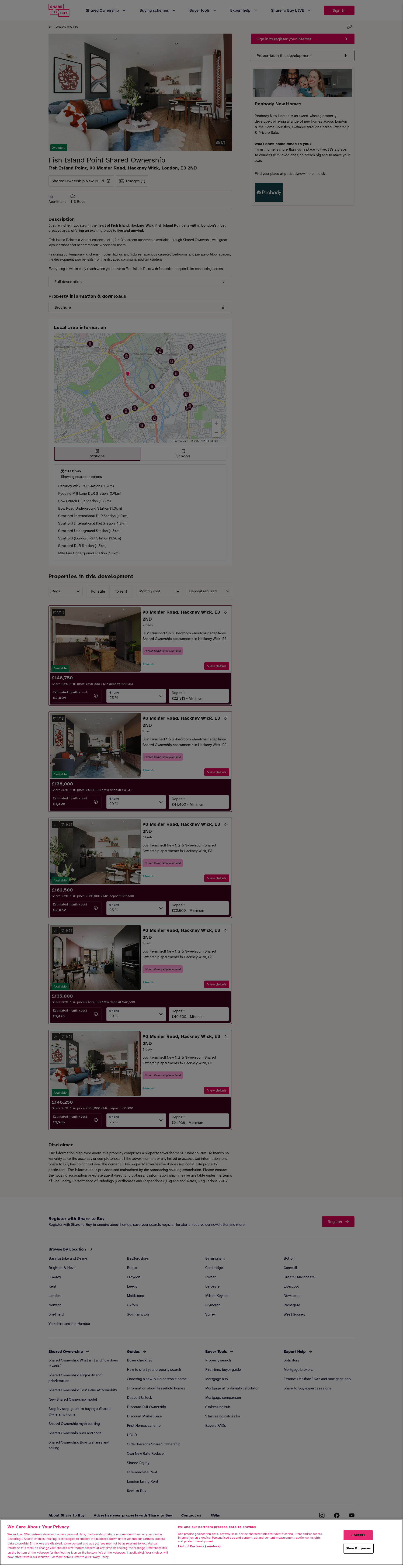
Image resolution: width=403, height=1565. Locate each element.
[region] (201, 1542)
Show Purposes (358, 1548)
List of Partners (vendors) (199, 1546)
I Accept (358, 1535)
